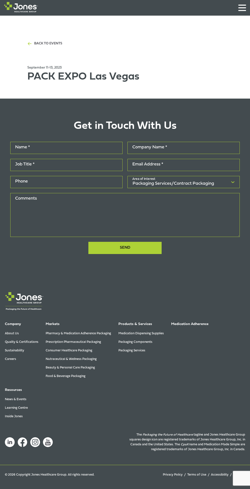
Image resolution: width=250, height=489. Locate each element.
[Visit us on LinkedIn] (10, 442)
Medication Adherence (189, 324)
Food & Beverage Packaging (65, 376)
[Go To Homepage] (21, 8)
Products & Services (135, 324)
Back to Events (48, 43)
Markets (53, 324)
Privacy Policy (173, 474)
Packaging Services (131, 350)
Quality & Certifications (21, 342)
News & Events (15, 399)
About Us (12, 333)
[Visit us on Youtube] (48, 442)
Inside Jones (14, 416)
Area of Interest (144, 179)
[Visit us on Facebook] (22, 442)
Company (13, 324)
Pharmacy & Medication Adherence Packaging (78, 333)
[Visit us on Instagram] (35, 442)
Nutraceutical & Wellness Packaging (71, 359)
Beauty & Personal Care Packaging (70, 367)
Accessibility (220, 474)
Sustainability (14, 350)
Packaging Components (135, 342)
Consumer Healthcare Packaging (69, 350)
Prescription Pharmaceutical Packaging (73, 342)
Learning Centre (16, 407)
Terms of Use (196, 474)
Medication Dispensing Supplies (141, 333)
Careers (10, 359)
